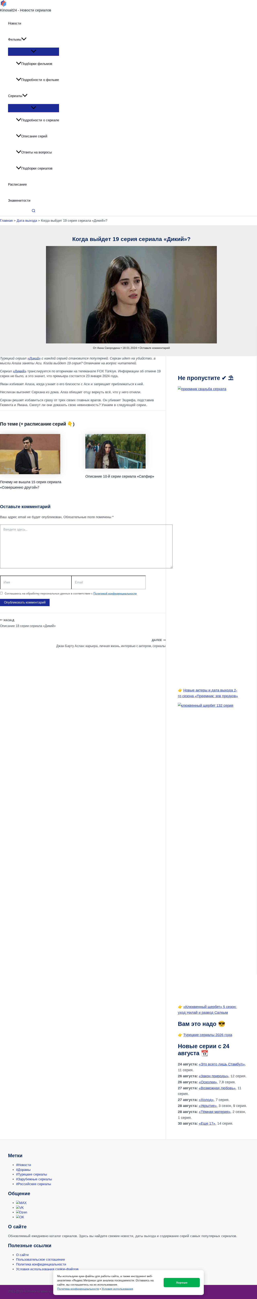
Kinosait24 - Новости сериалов (25, 10)
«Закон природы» (213, 1076)
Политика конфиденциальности (41, 1264)
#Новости (23, 1165)
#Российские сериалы (33, 1184)
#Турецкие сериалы (31, 1174)
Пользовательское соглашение (40, 1259)
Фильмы (14, 39)
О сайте (22, 1255)
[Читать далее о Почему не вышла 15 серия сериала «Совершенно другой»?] (30, 473)
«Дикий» (34, 358)
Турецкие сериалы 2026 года (207, 1035)
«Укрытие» (208, 1106)
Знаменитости (19, 200)
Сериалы (15, 96)
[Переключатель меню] (33, 51)
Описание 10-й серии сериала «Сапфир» (119, 476)
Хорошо (182, 1282)
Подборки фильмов (36, 64)
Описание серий (34, 136)
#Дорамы (23, 1170)
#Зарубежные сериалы (34, 1179)
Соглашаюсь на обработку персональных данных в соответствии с (71, 593)
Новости (14, 23)
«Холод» (206, 1100)
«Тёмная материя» (214, 1112)
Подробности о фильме (40, 80)
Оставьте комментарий (155, 347)
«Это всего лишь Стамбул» (222, 1064)
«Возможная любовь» (217, 1088)
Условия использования (117, 1288)
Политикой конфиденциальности (115, 593)
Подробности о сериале (40, 120)
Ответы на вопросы (36, 152)
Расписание (17, 184)
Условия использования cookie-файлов (47, 1269)
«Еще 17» (207, 1123)
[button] (24, 40)
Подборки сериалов (36, 168)
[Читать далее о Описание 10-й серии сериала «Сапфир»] (115, 467)
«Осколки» (208, 1082)
